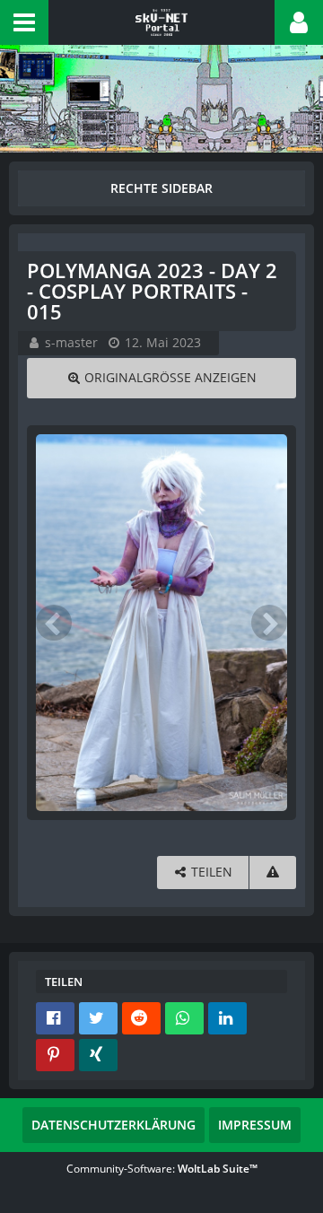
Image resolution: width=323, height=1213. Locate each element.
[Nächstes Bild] (269, 623)
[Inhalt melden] (272, 872)
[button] (24, 22)
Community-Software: (162, 1168)
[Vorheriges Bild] (54, 623)
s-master (71, 342)
